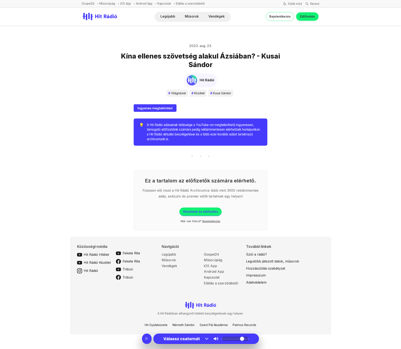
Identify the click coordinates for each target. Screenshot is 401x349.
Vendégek (216, 16)
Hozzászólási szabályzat (265, 268)
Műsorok (192, 16)
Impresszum (256, 275)
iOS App (125, 3)
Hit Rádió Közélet (97, 262)
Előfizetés (307, 16)
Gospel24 (88, 3)
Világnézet (177, 93)
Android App (144, 3)
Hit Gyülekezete (156, 325)
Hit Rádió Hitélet (96, 254)
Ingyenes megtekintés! (155, 108)
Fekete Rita (131, 253)
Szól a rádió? (256, 254)
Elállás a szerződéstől (190, 3)
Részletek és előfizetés (200, 211)
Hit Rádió (91, 271)
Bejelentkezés (280, 16)
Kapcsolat (164, 3)
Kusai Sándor (220, 93)
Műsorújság (107, 3)
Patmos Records (244, 325)
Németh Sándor (184, 325)
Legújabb (167, 16)
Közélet (198, 93)
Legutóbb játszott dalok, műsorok (272, 261)
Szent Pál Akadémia (214, 325)
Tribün (128, 269)
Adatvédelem (256, 282)
